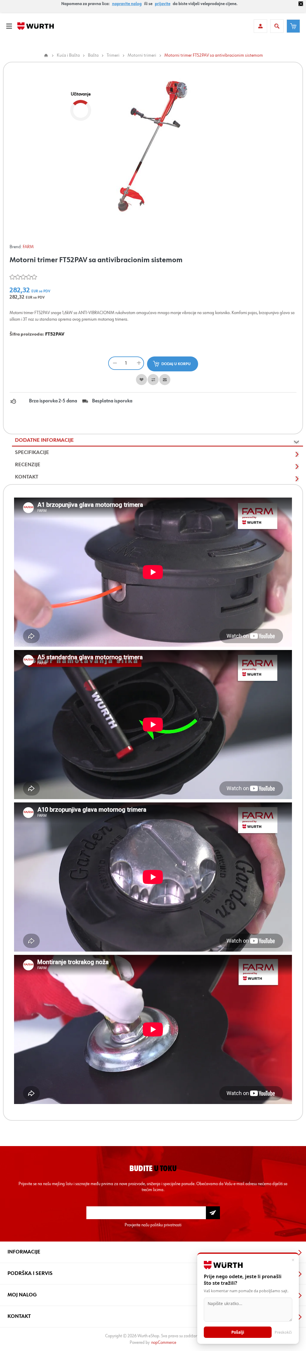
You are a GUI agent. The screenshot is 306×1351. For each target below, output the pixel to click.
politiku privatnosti (165, 1225)
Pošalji (237, 1332)
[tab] (157, 440)
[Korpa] (293, 26)
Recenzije (27, 464)
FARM (28, 247)
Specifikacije (32, 452)
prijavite (162, 4)
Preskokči (283, 1332)
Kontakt (26, 477)
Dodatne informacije (44, 440)
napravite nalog (127, 4)
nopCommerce (163, 1342)
